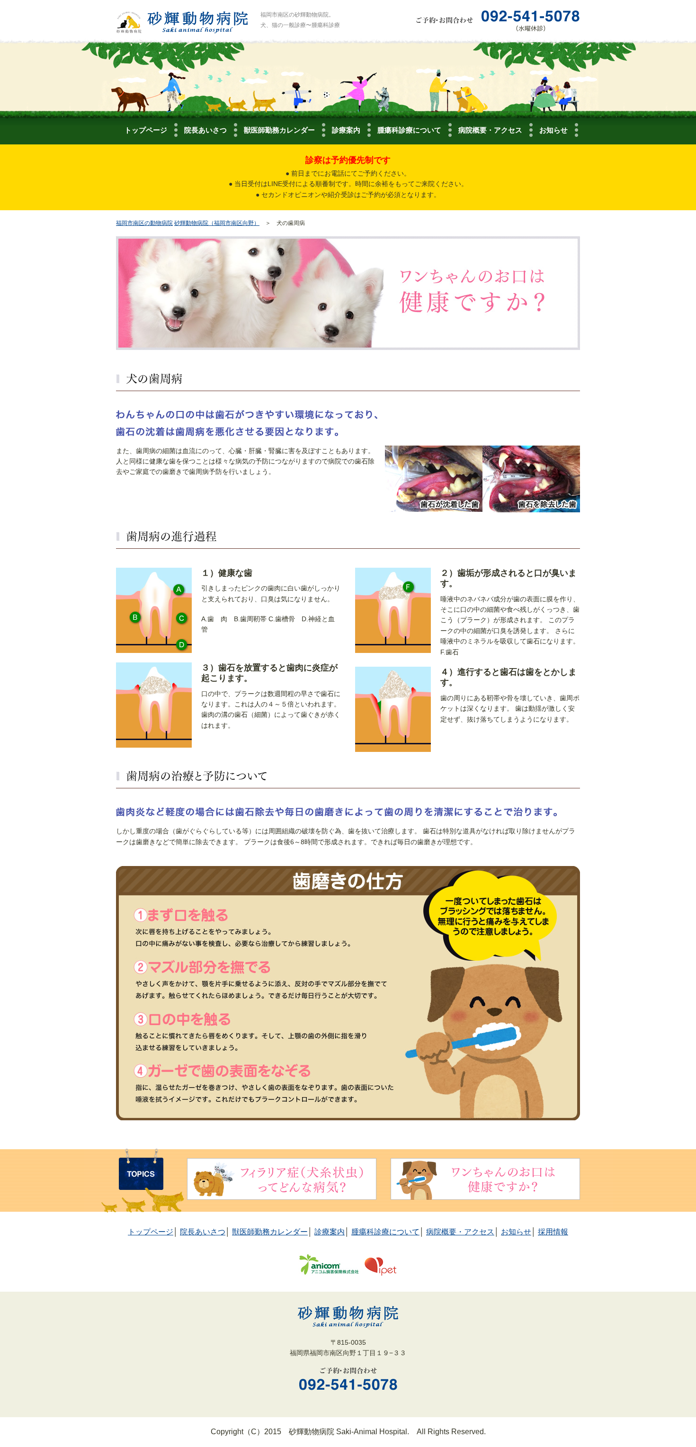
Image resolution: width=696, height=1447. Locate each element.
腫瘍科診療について (409, 130)
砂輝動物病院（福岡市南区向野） (216, 223)
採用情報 (553, 1232)
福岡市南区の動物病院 (144, 223)
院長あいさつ (205, 130)
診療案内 (346, 130)
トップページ (146, 130)
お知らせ (553, 130)
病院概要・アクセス (490, 130)
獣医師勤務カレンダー (279, 130)
